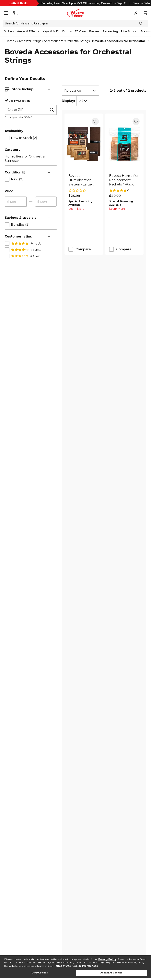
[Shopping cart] (145, 13)
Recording (110, 31)
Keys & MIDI (50, 31)
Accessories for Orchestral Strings (67, 41)
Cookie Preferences (85, 965)
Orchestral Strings (29, 41)
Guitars (9, 31)
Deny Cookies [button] (39, 972)
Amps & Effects (28, 31)
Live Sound (129, 31)
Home (10, 41)
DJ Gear (80, 31)
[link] (83, 180)
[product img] (83, 144)
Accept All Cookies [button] (111, 972)
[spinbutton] (15, 202)
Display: (68, 101)
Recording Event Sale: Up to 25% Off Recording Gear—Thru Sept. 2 (83, 3)
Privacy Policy (107, 959)
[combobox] (80, 91)
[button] (49, 89)
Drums (67, 31)
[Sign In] (135, 13)
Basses (94, 31)
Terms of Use (62, 965)
